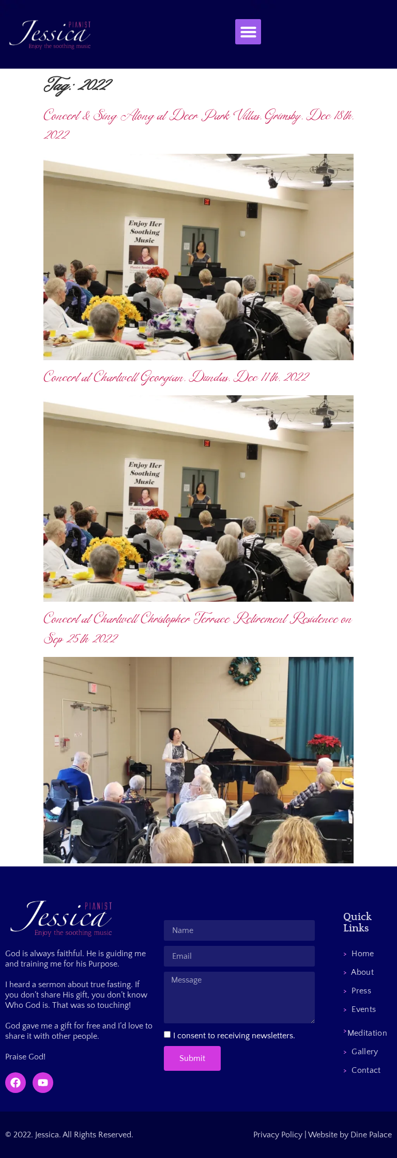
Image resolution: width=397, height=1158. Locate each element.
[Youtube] (43, 1082)
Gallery (360, 1051)
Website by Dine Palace (350, 1134)
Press (357, 990)
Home (358, 953)
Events (359, 1009)
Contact (361, 1070)
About (358, 972)
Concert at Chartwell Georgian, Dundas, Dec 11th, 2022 (176, 377)
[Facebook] (15, 1082)
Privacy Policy (277, 1134)
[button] (248, 32)
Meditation (365, 1030)
